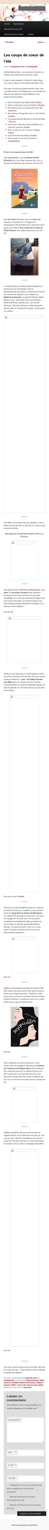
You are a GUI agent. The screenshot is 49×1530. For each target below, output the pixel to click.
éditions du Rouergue (27, 1382)
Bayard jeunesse (32, 1380)
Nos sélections (18, 24)
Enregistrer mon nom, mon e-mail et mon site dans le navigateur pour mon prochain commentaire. (24, 1488)
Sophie (33, 135)
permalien (27, 1387)
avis (8, 896)
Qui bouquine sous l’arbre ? (14, 34)
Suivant (41, 42)
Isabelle (11, 116)
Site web (11, 1478)
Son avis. (7, 1350)
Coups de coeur (31, 1378)
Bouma (12, 121)
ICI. (5, 233)
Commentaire (14, 1420)
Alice (10, 522)
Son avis (7, 977)
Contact (30, 34)
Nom (12, 1452)
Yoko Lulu (8, 907)
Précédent (8, 42)
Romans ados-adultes (35, 1385)
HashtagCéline (13, 141)
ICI (42, 163)
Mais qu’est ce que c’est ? (13, 29)
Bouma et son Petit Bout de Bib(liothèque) (24, 589)
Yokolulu (41, 105)
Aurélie (26, 127)
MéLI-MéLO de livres (15, 219)
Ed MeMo (15, 1382)
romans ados (21, 1385)
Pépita (10, 132)
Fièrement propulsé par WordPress (24, 1525)
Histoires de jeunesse (12, 297)
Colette (38, 102)
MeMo (13, 1385)
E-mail (12, 1465)
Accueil (7, 24)
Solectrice (12, 110)
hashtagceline (32, 66)
